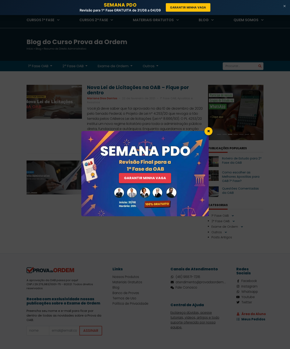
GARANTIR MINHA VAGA (145, 178)
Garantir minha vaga (188, 7)
